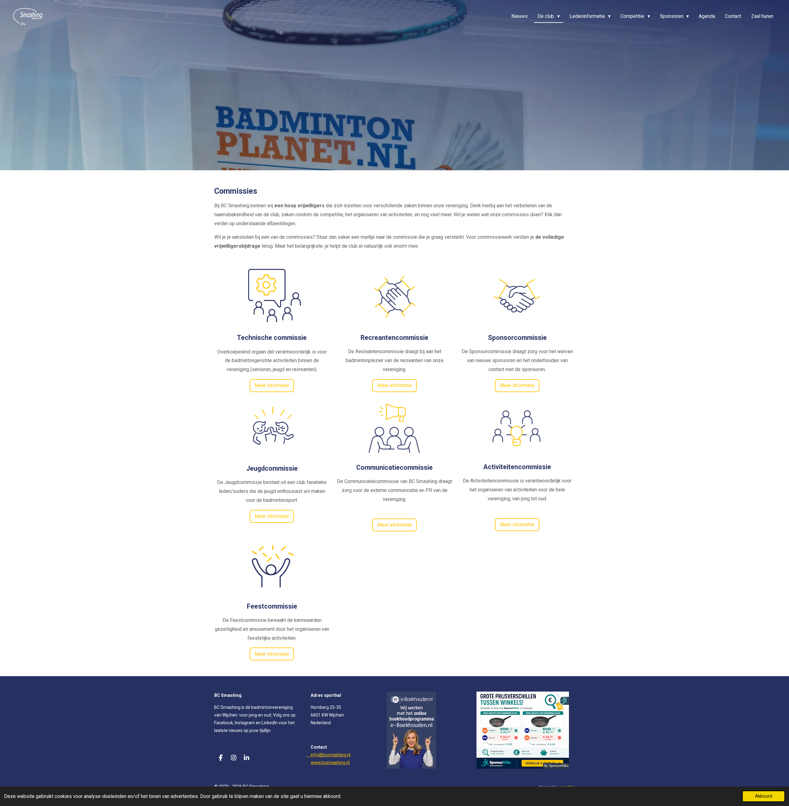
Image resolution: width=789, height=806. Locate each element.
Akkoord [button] (763, 796)
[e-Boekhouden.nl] (411, 767)
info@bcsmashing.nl (328, 754)
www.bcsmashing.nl (330, 762)
